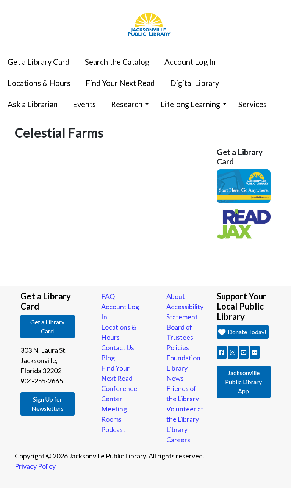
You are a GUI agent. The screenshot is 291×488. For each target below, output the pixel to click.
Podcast (113, 429)
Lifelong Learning (190, 104)
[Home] (145, 2)
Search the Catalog (117, 61)
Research (126, 104)
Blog (108, 357)
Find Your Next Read (120, 83)
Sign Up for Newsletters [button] (47, 404)
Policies (177, 347)
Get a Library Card (39, 61)
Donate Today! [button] (246, 331)
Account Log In (190, 61)
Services (252, 104)
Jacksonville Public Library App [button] (243, 381)
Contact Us (117, 347)
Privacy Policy (35, 466)
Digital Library (194, 83)
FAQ (108, 296)
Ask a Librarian (33, 104)
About (175, 296)
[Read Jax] (244, 223)
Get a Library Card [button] (47, 326)
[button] (222, 352)
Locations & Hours (39, 83)
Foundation (183, 357)
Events (84, 104)
